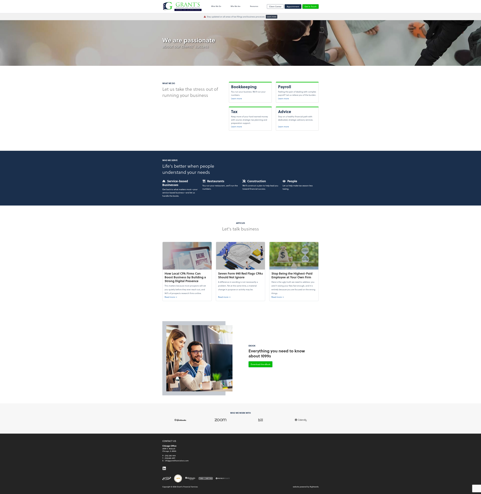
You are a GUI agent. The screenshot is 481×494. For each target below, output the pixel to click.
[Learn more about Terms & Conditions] (206, 478)
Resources (254, 6)
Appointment (293, 6)
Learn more (271, 16)
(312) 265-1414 (170, 455)
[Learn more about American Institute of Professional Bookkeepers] (178, 478)
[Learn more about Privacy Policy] (223, 478)
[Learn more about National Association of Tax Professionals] (166, 478)
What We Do (216, 6)
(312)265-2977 (170, 458)
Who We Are (235, 6)
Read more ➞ (187, 296)
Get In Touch (311, 6)
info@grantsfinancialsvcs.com (177, 460)
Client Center (275, 6)
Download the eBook (261, 364)
